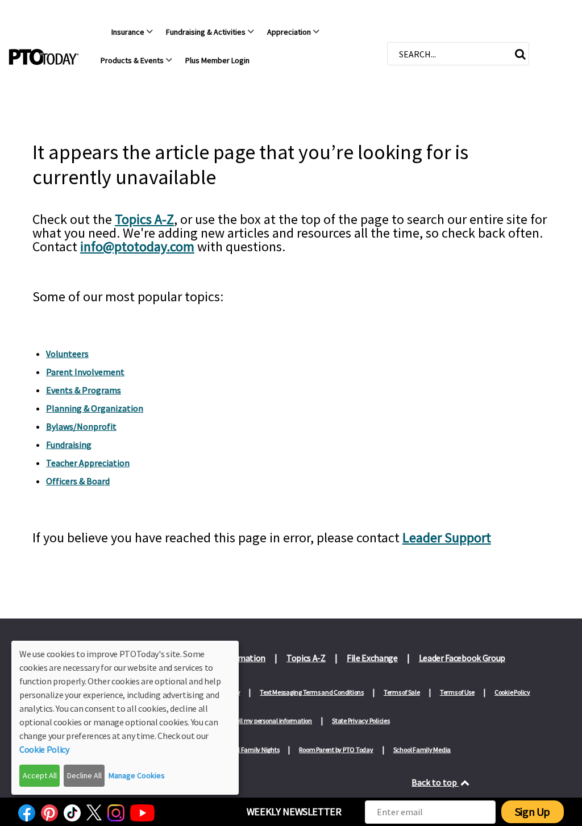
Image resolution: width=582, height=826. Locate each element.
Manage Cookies (137, 775)
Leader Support (446, 537)
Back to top (435, 782)
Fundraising (69, 444)
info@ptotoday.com (137, 246)
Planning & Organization (94, 408)
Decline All (84, 775)
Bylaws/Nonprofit (81, 426)
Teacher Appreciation (88, 462)
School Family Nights (250, 749)
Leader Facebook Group (462, 657)
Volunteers (67, 353)
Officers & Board (78, 481)
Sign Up (532, 811)
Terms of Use (457, 692)
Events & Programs (83, 390)
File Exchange (372, 657)
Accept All (40, 775)
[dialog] (125, 718)
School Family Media (422, 749)
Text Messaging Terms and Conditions (312, 692)
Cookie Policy (512, 692)
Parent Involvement (85, 371)
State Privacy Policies (361, 720)
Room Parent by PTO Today (336, 749)
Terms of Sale (402, 692)
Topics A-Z (144, 219)
